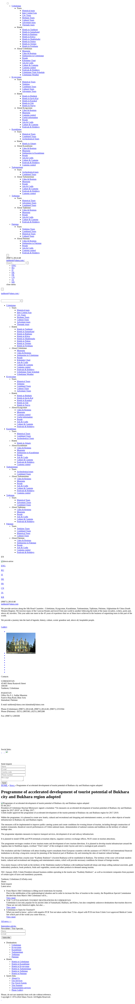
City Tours (26, 15)
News (12, 785)
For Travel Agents (19, 983)
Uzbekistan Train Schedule (33, 72)
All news (6, 921)
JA (13, 280)
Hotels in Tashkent (30, 29)
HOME (4, 785)
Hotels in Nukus (29, 41)
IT (13, 270)
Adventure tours (29, 22)
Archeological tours (30, 172)
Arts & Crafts (27, 63)
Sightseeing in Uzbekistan (33, 56)
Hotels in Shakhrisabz (31, 39)
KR (13, 282)
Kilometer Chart (29, 60)
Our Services (17, 980)
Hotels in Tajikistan (20, 971)
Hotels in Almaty (29, 143)
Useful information (30, 117)
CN (13, 277)
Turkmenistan (17, 167)
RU (13, 268)
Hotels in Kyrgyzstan (20, 966)
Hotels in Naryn (28, 105)
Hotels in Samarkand (31, 32)
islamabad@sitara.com (10, 296)
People (25, 58)
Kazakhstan (16, 129)
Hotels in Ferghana (30, 46)
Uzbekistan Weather (30, 75)
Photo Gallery (17, 990)
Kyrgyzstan (16, 77)
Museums (26, 51)
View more (11, 898)
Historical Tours (28, 82)
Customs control (29, 67)
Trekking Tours (28, 229)
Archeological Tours (30, 139)
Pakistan (15, 224)
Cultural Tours (28, 20)
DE (13, 272)
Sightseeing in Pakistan (31, 243)
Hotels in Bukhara (29, 34)
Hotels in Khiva (28, 37)
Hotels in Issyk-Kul (30, 98)
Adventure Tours (29, 91)
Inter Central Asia (29, 13)
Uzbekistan (16, 6)
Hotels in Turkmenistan (21, 969)
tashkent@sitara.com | (15, 260)
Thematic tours (28, 25)
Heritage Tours (28, 18)
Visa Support (17, 985)
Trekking (26, 84)
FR (13, 275)
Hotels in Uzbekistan (20, 961)
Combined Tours (29, 86)
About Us (16, 978)
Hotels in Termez (29, 44)
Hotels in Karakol (29, 101)
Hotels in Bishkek (29, 96)
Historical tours (28, 10)
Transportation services (21, 988)
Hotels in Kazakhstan (20, 964)
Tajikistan (16, 196)
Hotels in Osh (28, 103)
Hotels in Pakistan (19, 973)
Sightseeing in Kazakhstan (33, 153)
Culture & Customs (30, 65)
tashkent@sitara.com (9, 604)
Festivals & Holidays (31, 70)
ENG (14, 265)
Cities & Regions (29, 53)
